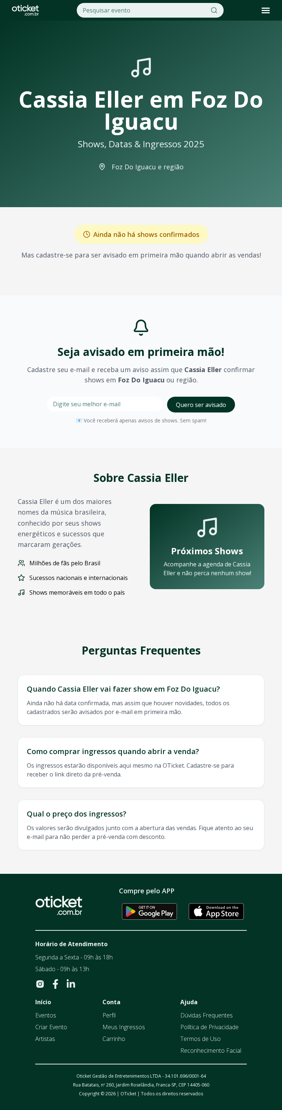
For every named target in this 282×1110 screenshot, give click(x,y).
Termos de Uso (200, 1039)
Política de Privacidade (209, 1027)
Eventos (45, 1015)
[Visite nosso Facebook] (55, 984)
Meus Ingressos (123, 1027)
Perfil (109, 1015)
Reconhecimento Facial (210, 1050)
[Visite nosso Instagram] (40, 984)
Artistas (45, 1039)
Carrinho (113, 1039)
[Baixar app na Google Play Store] (149, 911)
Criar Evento (51, 1027)
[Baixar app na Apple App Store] (216, 911)
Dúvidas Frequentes (206, 1015)
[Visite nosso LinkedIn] (71, 984)
